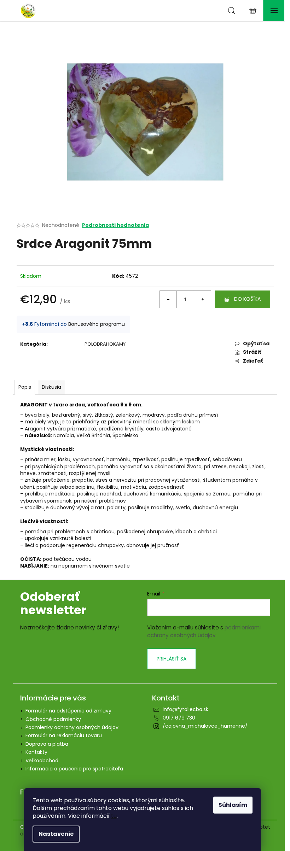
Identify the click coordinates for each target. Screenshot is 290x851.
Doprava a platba (46, 743)
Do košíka (247, 299)
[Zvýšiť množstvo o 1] (202, 299)
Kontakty (36, 752)
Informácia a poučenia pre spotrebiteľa (74, 768)
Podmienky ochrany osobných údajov (71, 727)
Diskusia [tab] (51, 387)
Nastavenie (56, 834)
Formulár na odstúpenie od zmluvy (68, 710)
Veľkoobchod (41, 760)
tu (114, 816)
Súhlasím (233, 805)
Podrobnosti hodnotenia (115, 225)
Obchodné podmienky (53, 719)
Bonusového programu (96, 324)
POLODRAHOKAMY (105, 344)
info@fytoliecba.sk (185, 709)
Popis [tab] (24, 387)
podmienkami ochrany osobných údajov (204, 631)
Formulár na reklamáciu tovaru (63, 735)
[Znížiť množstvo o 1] (168, 299)
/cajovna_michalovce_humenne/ (205, 725)
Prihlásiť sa (171, 658)
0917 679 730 (179, 717)
